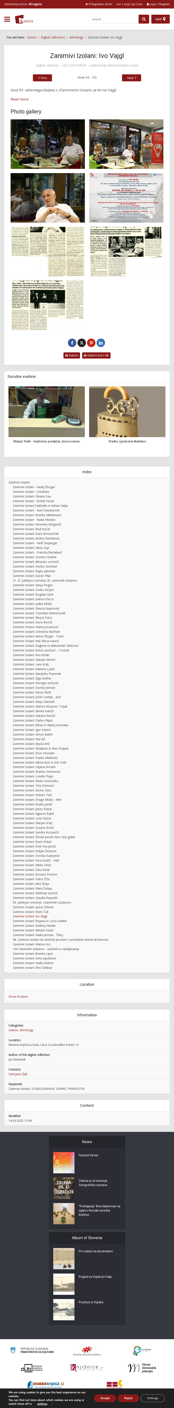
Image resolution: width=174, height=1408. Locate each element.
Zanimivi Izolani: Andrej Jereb (32, 804)
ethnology (26, 1030)
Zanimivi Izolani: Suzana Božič (33, 828)
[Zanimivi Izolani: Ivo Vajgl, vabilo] (126, 198)
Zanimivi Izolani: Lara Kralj (31, 664)
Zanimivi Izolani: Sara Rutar (31, 870)
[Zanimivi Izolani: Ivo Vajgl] (48, 144)
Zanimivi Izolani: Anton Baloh (33, 734)
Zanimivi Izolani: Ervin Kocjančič (34, 846)
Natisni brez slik (98, 355)
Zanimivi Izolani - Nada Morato (34, 520)
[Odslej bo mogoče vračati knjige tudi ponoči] (126, 251)
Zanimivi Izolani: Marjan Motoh (34, 660)
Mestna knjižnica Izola (123, 65)
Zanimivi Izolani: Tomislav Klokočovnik (39, 613)
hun (140, 4)
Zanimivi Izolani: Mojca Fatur (32, 618)
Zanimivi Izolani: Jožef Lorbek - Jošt (37, 697)
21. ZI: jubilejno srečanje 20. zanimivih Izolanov (45, 580)
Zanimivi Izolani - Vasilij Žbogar (34, 487)
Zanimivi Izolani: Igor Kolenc (32, 730)
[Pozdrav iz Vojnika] (63, 1309)
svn (118, 4)
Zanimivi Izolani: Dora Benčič (32, 622)
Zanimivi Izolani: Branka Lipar (33, 954)
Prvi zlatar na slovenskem (96, 1251)
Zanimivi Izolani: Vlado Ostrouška (35, 781)
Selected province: (23, 4)
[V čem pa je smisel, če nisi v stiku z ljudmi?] (48, 251)
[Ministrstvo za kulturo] (32, 1351)
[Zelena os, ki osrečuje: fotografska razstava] (63, 1188)
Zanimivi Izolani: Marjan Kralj (32, 823)
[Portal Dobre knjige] (46, 1385)
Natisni (73, 355)
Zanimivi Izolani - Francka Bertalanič (37, 552)
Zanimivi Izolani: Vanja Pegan (33, 585)
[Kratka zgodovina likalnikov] (46, 411)
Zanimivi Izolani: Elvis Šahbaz (32, 968)
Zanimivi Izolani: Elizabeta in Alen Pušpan (41, 748)
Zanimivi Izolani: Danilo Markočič (35, 758)
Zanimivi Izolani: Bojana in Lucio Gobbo (40, 921)
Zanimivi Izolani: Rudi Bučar (31, 529)
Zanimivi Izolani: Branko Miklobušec (37, 515)
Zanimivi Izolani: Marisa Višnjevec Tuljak (40, 706)
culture (13, 1030)
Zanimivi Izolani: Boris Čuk (31, 912)
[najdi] (144, 19)
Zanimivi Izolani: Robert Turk (32, 795)
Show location (18, 996)
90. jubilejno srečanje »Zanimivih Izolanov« (42, 902)
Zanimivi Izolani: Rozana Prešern (35, 874)
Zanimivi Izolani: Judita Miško (32, 604)
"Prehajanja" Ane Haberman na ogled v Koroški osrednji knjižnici (99, 1210)
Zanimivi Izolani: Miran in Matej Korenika (40, 725)
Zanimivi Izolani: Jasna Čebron (33, 907)
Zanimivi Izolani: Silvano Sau (32, 496)
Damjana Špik (18, 1074)
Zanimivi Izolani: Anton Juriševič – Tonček (41, 650)
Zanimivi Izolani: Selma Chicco (33, 599)
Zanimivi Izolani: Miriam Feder (33, 930)
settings (42, 1404)
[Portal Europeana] (142, 1351)
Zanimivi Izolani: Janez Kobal (32, 809)
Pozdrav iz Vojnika (91, 1302)
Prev (44, 78)
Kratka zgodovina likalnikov (47, 441)
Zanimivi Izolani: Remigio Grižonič (36, 683)
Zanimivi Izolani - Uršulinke (31, 492)
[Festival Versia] (63, 1162)
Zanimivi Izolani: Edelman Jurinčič (35, 893)
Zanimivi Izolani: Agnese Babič (33, 814)
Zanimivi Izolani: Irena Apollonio (34, 958)
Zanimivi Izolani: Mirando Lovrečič (36, 562)
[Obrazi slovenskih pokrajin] (142, 1368)
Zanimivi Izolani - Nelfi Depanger (35, 543)
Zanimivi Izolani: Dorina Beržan (34, 688)
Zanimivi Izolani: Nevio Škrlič (32, 692)
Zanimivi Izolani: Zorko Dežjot (33, 590)
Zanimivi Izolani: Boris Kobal (32, 842)
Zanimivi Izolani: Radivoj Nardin (34, 926)
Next (130, 78)
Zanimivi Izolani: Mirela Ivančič (33, 711)
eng (126, 4)
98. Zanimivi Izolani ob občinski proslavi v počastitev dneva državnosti (60, 940)
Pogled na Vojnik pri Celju (95, 1276)
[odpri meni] (7, 19)
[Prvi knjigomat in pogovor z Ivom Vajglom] (48, 305)
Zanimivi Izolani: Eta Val (29, 739)
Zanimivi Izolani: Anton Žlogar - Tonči (38, 636)
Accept (105, 1398)
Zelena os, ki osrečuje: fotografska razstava (93, 1183)
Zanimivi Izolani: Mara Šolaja (32, 888)
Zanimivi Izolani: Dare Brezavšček (36, 534)
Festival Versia (88, 1155)
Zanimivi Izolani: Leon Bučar (32, 818)
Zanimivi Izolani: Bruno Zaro (32, 790)
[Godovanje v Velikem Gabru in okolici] (110, 400)
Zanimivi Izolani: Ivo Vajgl (30, 916)
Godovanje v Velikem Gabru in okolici (127, 419)
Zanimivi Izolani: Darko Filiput (33, 720)
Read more (20, 99)
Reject (128, 1398)
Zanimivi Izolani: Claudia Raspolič (35, 898)
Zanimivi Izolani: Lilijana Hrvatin (34, 767)
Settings (152, 1398)
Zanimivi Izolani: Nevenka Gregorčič (37, 524)
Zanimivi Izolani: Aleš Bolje (31, 884)
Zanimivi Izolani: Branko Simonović (36, 772)
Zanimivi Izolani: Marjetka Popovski (37, 674)
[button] (155, 420)
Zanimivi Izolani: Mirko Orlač (32, 865)
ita (133, 4)
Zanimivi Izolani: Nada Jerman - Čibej (38, 935)
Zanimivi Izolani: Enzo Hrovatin (34, 753)
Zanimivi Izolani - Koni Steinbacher (36, 510)
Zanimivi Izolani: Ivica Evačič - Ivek (36, 860)
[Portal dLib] (32, 1368)
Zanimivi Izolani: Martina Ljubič (34, 669)
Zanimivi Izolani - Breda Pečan (33, 501)
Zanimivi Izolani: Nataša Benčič (34, 716)
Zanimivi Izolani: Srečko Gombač (35, 566)
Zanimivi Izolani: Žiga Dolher (32, 678)
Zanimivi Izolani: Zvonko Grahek (34, 557)
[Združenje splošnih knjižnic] (114, 1385)
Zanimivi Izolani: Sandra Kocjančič (36, 832)
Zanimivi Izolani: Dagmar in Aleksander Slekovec (46, 646)
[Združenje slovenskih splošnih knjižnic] (86, 1368)
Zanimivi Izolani (19, 482)
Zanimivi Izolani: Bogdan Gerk (33, 594)
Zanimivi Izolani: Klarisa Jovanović (36, 627)
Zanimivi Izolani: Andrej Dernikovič (36, 538)
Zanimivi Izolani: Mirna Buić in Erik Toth (39, 762)
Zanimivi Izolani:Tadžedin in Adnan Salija (40, 506)
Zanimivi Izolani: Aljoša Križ (31, 744)
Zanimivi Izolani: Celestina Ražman (36, 632)
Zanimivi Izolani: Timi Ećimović (33, 786)
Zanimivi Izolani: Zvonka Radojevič (36, 856)
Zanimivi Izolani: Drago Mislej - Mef (37, 800)
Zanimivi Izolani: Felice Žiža (31, 879)
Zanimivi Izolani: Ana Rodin (31, 655)
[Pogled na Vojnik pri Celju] (63, 1284)
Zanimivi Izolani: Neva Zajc (31, 548)
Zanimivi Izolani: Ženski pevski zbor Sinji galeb (44, 837)
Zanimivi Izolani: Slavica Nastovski (36, 608)
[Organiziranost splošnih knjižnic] (87, 1351)
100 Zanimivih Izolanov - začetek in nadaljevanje (46, 949)
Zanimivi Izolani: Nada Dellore (33, 963)
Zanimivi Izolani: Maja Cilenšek (34, 702)
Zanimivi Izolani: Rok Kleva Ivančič (36, 641)
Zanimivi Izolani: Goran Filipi (32, 576)
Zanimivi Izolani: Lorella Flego (33, 776)
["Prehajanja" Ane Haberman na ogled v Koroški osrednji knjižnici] (63, 1213)
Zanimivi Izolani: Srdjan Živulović (35, 851)
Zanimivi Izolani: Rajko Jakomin (34, 571)
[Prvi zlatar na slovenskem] (63, 1258)
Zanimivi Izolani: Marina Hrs (32, 944)
